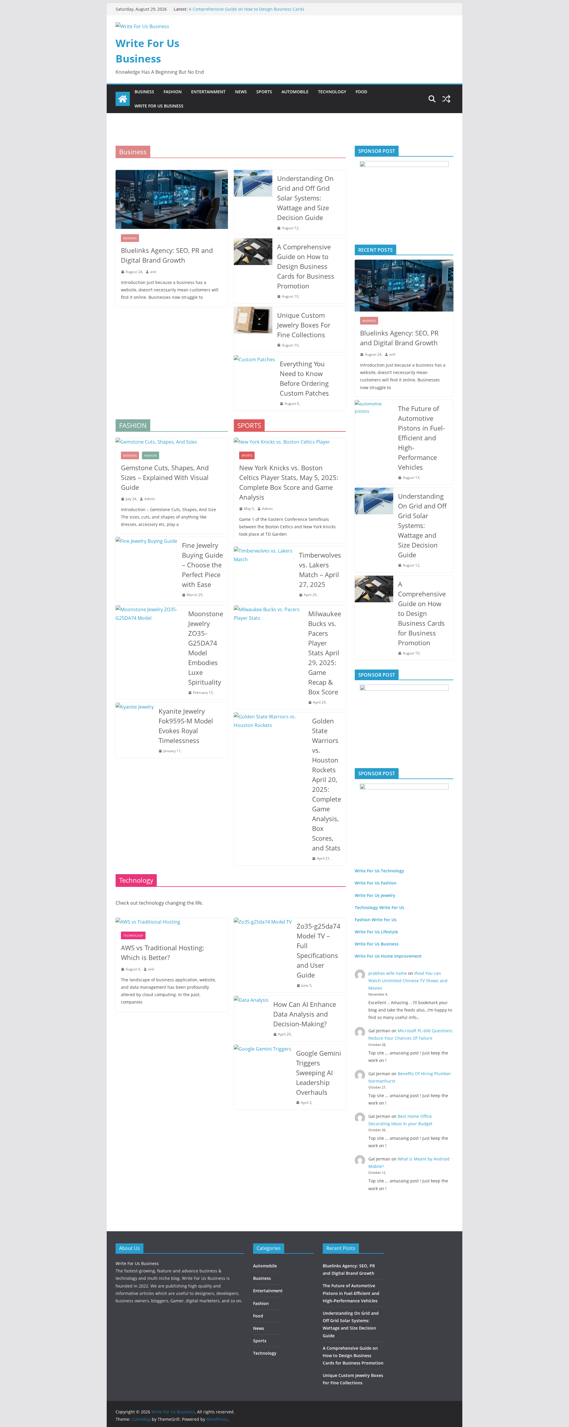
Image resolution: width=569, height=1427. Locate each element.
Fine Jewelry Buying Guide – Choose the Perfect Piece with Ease (202, 565)
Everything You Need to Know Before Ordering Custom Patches (304, 378)
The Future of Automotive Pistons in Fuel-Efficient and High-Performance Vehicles (421, 437)
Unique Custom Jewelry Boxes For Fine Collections (303, 325)
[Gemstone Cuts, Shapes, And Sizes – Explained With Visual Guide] (172, 442)
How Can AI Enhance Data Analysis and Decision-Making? (304, 1014)
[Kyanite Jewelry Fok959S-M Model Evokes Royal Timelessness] (135, 730)
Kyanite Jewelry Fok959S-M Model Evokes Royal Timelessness (186, 726)
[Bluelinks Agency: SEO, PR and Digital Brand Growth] (172, 199)
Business (144, 91)
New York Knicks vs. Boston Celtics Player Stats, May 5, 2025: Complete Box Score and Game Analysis (288, 482)
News (241, 91)
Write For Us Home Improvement (388, 956)
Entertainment (208, 91)
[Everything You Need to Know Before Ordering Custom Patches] (254, 382)
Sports (264, 91)
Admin (149, 498)
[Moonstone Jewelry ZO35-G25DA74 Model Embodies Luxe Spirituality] (149, 652)
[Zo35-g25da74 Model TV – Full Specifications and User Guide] (263, 955)
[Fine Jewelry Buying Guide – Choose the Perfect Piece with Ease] (146, 569)
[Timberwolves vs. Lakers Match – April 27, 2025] (264, 574)
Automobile (295, 91)
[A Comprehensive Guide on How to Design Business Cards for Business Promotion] (253, 270)
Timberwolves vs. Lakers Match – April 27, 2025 (320, 569)
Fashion (173, 91)
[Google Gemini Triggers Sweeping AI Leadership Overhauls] (262, 1077)
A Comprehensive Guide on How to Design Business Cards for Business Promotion (305, 266)
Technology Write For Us (379, 907)
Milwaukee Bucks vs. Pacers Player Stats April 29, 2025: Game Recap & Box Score (324, 652)
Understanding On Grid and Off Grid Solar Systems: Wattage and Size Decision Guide (305, 198)
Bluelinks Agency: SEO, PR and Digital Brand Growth (167, 255)
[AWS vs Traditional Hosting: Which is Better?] (172, 922)
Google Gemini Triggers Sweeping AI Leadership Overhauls (318, 1073)
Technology (332, 91)
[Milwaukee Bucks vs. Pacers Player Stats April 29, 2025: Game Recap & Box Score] (269, 657)
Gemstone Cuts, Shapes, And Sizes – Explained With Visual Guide (165, 477)
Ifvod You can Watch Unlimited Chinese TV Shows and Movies (407, 980)
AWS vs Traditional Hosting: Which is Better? (162, 952)
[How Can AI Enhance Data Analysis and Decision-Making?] (251, 1018)
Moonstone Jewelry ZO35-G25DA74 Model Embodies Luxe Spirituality (205, 647)
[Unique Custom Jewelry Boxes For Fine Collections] (253, 329)
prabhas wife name (387, 973)
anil (153, 271)
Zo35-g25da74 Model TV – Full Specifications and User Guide (319, 950)
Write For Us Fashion (376, 883)
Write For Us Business (159, 106)
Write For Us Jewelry (375, 895)
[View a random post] (446, 99)
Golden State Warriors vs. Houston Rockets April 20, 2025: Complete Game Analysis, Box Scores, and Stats (326, 784)
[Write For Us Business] (123, 99)
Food (361, 91)
